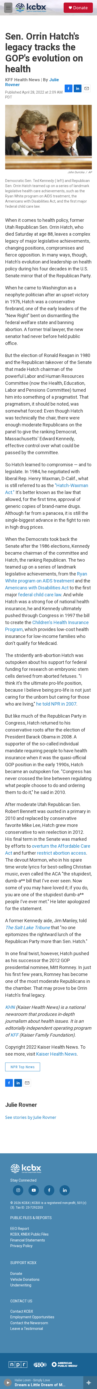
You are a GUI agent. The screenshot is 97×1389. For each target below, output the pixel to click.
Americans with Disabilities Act (37, 587)
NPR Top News (23, 1067)
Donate (80, 7)
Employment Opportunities (32, 1317)
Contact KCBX (21, 1311)
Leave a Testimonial (26, 1329)
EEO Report (19, 1229)
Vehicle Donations (25, 1279)
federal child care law (39, 594)
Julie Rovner (21, 1105)
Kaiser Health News (56, 1054)
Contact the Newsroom (29, 1323)
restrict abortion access (61, 853)
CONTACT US (21, 1301)
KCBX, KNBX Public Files (29, 1234)
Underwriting (20, 1285)
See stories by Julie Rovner (30, 1117)
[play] (8, 1382)
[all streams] (90, 1382)
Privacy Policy (21, 1246)
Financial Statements (27, 1240)
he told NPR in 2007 (56, 704)
